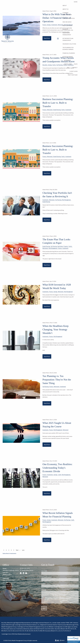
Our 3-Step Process (69, 18)
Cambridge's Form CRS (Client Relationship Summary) (15, 634)
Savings (55, 291)
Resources (67, 60)
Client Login (73, 71)
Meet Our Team (67, 25)
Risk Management (66, 199)
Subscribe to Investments (9, 553)
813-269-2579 (26, 568)
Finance (44, 109)
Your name (49, 571)
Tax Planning (58, 199)
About (65, 5)
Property (66, 246)
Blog (75, 64)
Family (63, 109)
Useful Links (68, 64)
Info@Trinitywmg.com (27, 570)
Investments (68, 109)
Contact (74, 67)
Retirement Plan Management (68, 39)
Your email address (52, 577)
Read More (47, 79)
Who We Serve (67, 22)
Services (65, 29)
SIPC (71, 622)
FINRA (67, 622)
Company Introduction (67, 13)
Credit (59, 474)
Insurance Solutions (69, 44)
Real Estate (60, 246)
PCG (68, 67)
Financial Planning (69, 53)
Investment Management (67, 33)
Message (49, 590)
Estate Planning (68, 56)
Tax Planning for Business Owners (68, 48)
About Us (65, 9)
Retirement (49, 109)
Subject (49, 583)
